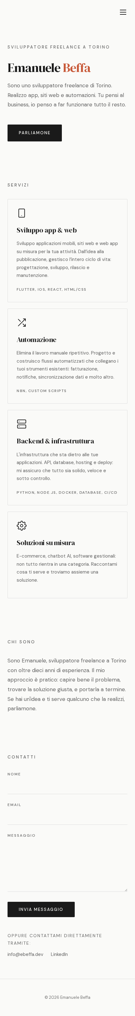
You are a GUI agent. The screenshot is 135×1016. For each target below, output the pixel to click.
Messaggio (22, 835)
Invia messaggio (41, 909)
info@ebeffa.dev (25, 954)
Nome (14, 774)
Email (14, 804)
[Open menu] (123, 12)
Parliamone (35, 132)
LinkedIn (59, 954)
